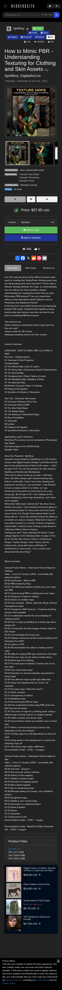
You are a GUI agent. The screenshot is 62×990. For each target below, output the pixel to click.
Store (45, 33)
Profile (34, 33)
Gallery (13, 37)
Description (13, 268)
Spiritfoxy (12, 76)
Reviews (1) (48, 268)
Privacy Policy (8, 983)
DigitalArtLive (30, 76)
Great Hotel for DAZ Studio (36, 900)
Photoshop (34, 177)
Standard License (28, 185)
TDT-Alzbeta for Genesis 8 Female (36, 918)
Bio (51, 37)
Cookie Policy (42, 980)
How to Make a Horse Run (36, 884)
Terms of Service (14, 980)
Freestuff (27, 37)
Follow (39, 28)
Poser (31, 180)
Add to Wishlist (32, 237)
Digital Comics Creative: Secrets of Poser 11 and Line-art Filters (39, 869)
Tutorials (23, 174)
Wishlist (40, 37)
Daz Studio (34, 174)
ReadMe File (14, 849)
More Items (30, 268)
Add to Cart (32, 230)
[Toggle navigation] (5, 6)
